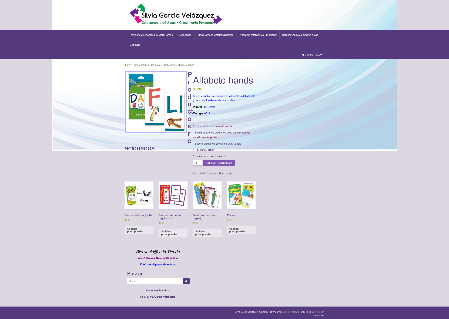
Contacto (135, 44)
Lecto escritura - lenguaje (146, 65)
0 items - (313, 54)
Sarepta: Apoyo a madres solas (300, 35)
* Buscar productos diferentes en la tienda (217, 143)
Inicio (127, 65)
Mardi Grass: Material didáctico (215, 35)
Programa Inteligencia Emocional (258, 35)
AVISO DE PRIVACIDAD (270, 311)
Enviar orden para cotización (211, 156)
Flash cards (169, 65)
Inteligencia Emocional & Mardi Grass (151, 35)
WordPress (318, 315)
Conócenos (185, 35)
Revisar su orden (204, 149)
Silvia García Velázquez (246, 311)
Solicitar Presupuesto (219, 163)
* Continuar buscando (212, 126)
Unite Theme (306, 311)
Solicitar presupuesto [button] (135, 230)
